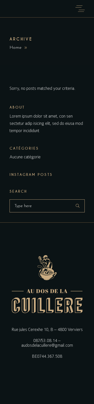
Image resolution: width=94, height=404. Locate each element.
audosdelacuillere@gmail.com (47, 345)
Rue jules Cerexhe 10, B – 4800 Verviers (47, 329)
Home (16, 48)
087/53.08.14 (45, 340)
